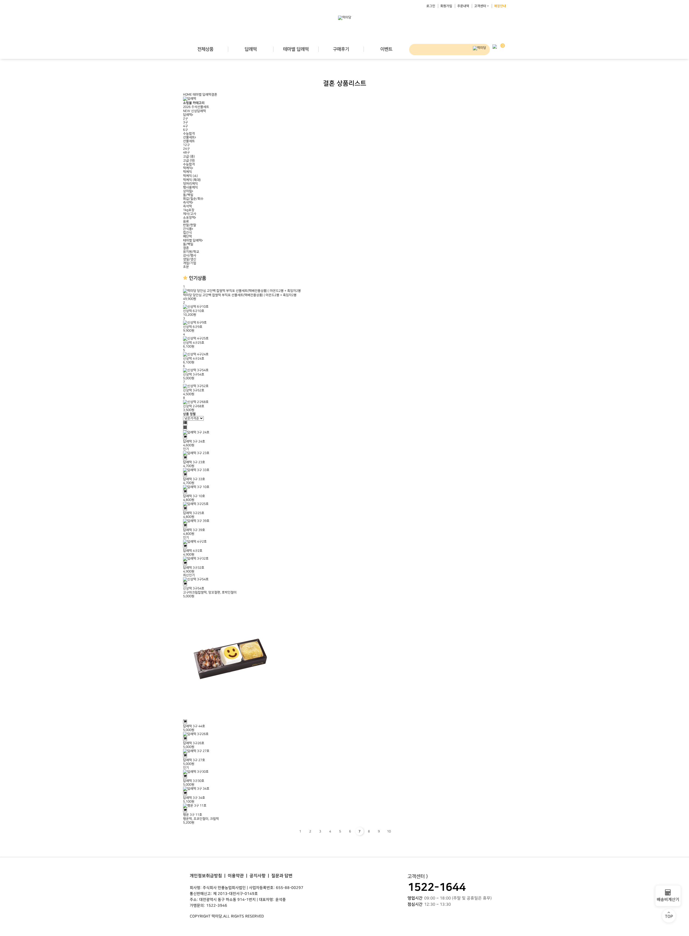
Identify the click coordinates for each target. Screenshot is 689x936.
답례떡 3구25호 (193, 513)
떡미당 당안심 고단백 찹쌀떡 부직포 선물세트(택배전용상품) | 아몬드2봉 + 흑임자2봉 (240, 295)
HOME (187, 94)
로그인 (430, 6)
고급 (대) (189, 160)
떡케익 (187, 168)
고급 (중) (189, 156)
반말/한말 (189, 225)
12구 (186, 145)
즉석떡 (187, 202)
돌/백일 (188, 195)
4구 (185, 126)
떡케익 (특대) (192, 180)
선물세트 (189, 137)
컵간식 (187, 232)
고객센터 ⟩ (417, 876)
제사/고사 (189, 214)
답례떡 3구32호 (193, 567)
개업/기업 (189, 263)
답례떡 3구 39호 (194, 530)
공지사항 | (258, 875)
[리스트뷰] (185, 423)
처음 (290, 831)
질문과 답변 (281, 875)
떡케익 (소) (190, 176)
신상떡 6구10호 (193, 311)
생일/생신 (189, 259)
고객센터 (480, 6)
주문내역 (463, 6)
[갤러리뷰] (185, 427)
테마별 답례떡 (296, 49)
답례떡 (251, 49)
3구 (185, 122)
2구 (185, 118)
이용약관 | (236, 875)
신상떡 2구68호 (193, 406)
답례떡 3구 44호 (194, 726)
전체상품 (205, 49)
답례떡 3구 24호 (194, 441)
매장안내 (500, 6)
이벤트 (386, 49)
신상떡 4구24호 (193, 358)
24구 (186, 148)
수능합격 (189, 133)
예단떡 (187, 236)
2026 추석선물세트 (196, 107)
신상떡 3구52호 (193, 390)
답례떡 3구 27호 (194, 760)
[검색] (479, 48)
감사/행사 (189, 255)
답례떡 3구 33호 (194, 479)
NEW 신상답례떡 (194, 111)
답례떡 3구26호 (193, 743)
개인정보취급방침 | (208, 875)
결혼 (214, 94)
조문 (186, 267)
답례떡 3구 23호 (194, 462)
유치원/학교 (191, 252)
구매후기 (341, 49)
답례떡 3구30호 (193, 781)
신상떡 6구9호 (192, 327)
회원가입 (446, 6)
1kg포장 (188, 210)
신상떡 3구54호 (193, 374)
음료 (186, 221)
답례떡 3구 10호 (194, 496)
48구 (186, 152)
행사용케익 (190, 187)
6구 (185, 130)
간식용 (187, 229)
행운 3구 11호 (192, 815)
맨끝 (399, 831)
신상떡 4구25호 (193, 342)
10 (389, 831)
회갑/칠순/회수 (193, 198)
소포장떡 (189, 217)
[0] (495, 46)
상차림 (187, 191)
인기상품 (197, 278)
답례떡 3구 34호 (194, 798)
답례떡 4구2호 (192, 551)
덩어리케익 (190, 183)
